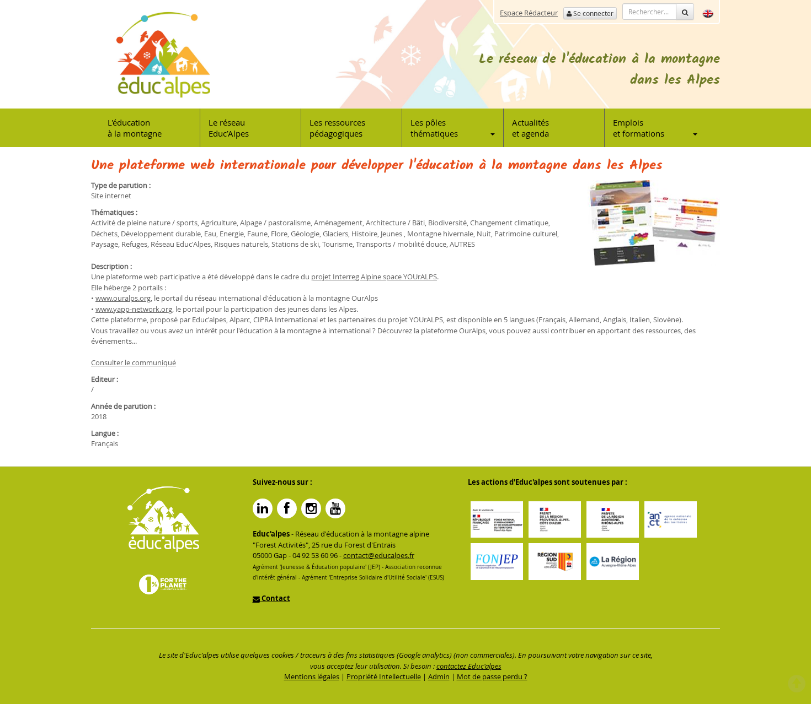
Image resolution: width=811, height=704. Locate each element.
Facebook (287, 508)
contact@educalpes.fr (378, 555)
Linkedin (263, 508)
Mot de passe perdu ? (492, 676)
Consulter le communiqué (133, 362)
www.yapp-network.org (133, 309)
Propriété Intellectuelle (383, 676)
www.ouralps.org (123, 298)
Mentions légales (311, 676)
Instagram (311, 508)
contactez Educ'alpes (468, 666)
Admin (439, 676)
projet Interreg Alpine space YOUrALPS (374, 276)
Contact (275, 598)
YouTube (335, 508)
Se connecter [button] (592, 13)
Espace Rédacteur (529, 13)
